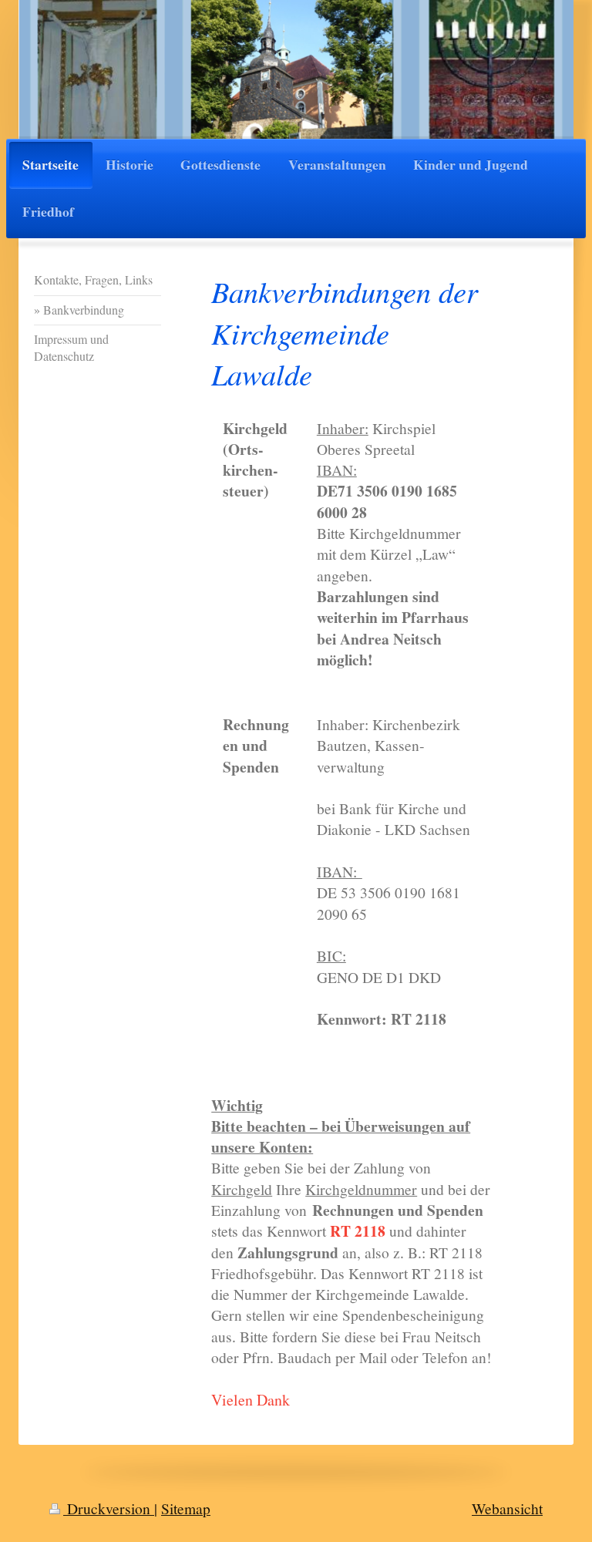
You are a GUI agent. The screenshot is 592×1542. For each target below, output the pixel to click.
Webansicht (507, 1508)
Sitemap (185, 1508)
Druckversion (108, 1508)
